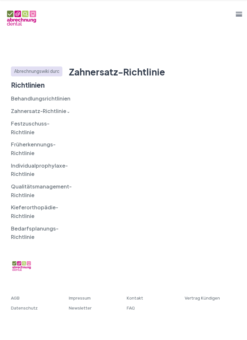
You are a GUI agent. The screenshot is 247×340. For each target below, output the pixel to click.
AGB (15, 298)
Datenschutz (24, 307)
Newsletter (80, 307)
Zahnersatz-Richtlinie (36, 111)
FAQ (131, 307)
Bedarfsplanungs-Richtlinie (35, 232)
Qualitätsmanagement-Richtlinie (36, 190)
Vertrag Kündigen (202, 298)
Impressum (80, 298)
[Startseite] (21, 17)
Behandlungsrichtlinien (36, 98)
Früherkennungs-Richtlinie (33, 148)
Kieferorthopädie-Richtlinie (34, 211)
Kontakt (135, 298)
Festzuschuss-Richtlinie (30, 127)
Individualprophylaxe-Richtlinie (36, 170)
